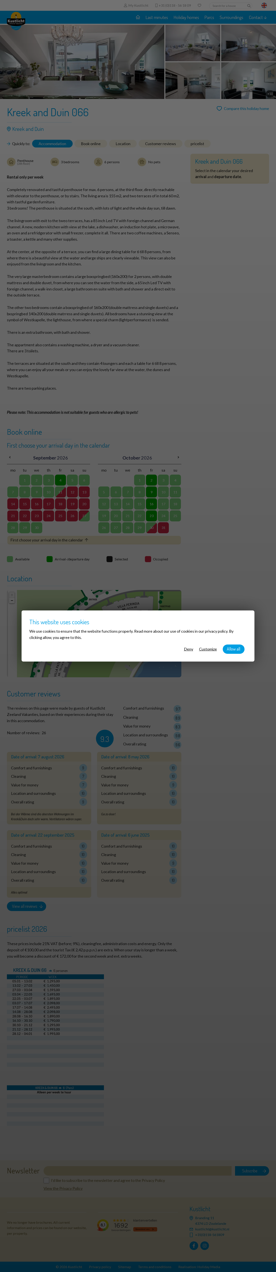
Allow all (233, 649)
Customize (208, 649)
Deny (188, 649)
